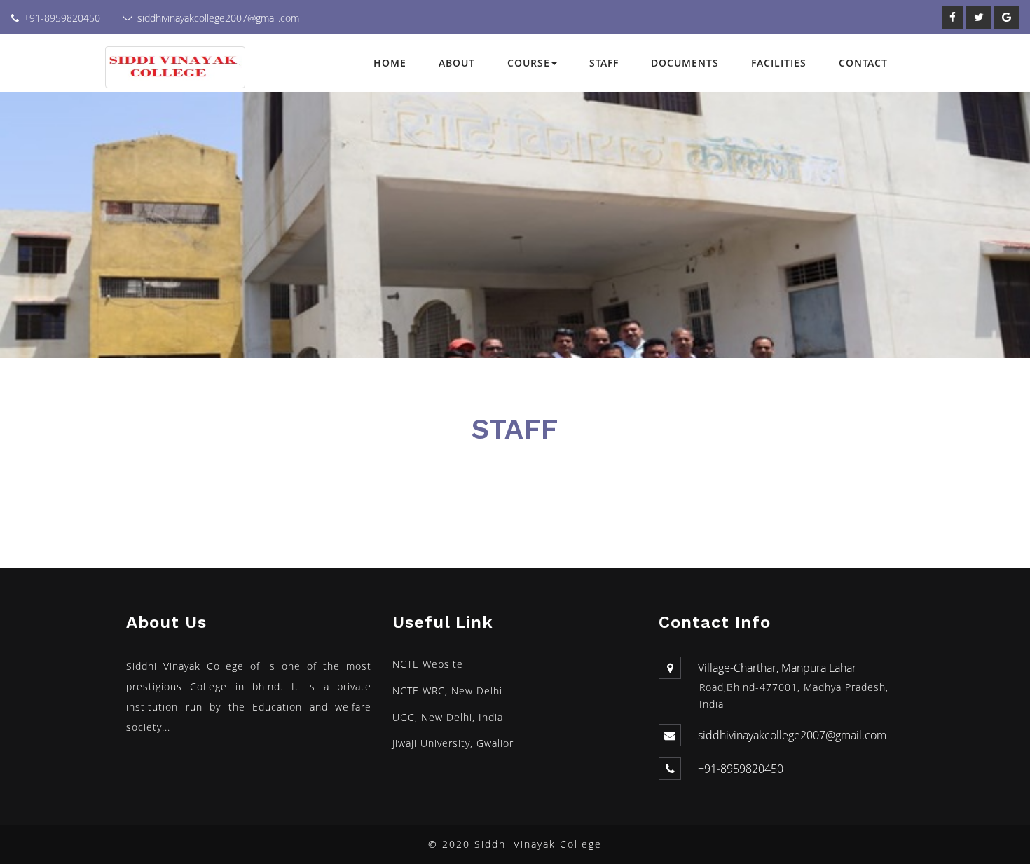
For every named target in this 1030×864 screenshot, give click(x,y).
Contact (863, 62)
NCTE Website (427, 664)
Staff (604, 62)
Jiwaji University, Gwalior (453, 743)
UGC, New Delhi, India (447, 717)
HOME (389, 62)
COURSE (528, 62)
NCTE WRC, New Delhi (447, 690)
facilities (778, 62)
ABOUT (457, 62)
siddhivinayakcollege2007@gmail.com (218, 18)
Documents (685, 62)
